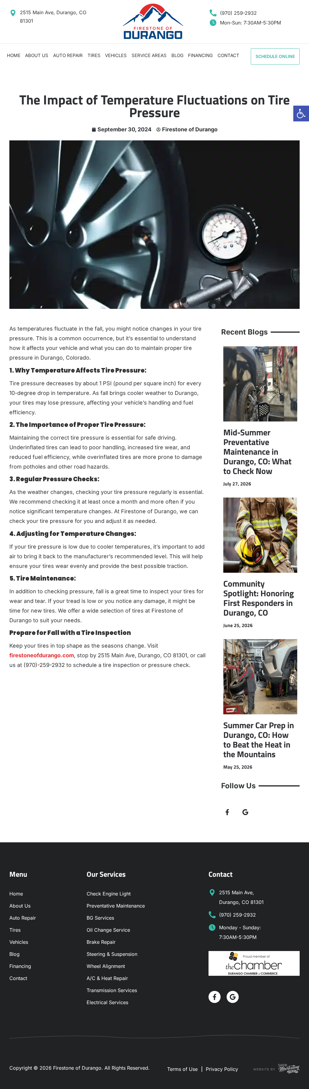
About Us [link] (36, 55)
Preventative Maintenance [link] (116, 906)
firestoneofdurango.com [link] (41, 655)
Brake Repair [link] (101, 942)
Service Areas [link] (149, 55)
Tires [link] (94, 55)
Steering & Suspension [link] (112, 954)
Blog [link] (177, 55)
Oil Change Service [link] (108, 930)
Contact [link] (228, 55)
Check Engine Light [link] (109, 894)
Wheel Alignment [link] (106, 966)
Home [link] (14, 55)
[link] (301, 113)
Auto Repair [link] (68, 55)
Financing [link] (200, 55)
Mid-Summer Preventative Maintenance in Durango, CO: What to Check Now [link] (257, 451)
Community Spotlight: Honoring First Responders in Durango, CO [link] (258, 598)
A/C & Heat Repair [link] (107, 978)
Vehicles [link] (116, 55)
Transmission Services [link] (112, 990)
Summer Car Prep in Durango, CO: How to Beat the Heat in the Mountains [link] (258, 740)
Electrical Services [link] (107, 1002)
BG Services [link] (100, 918)
